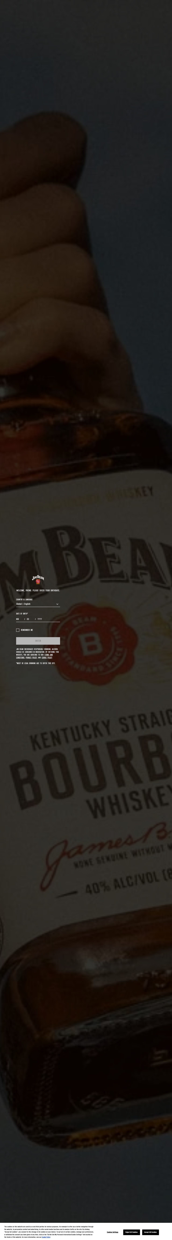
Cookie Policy (47, 658)
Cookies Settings (112, 1232)
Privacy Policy (31, 658)
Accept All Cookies (150, 1232)
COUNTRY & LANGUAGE (24, 600)
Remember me (27, 630)
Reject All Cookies (131, 1232)
